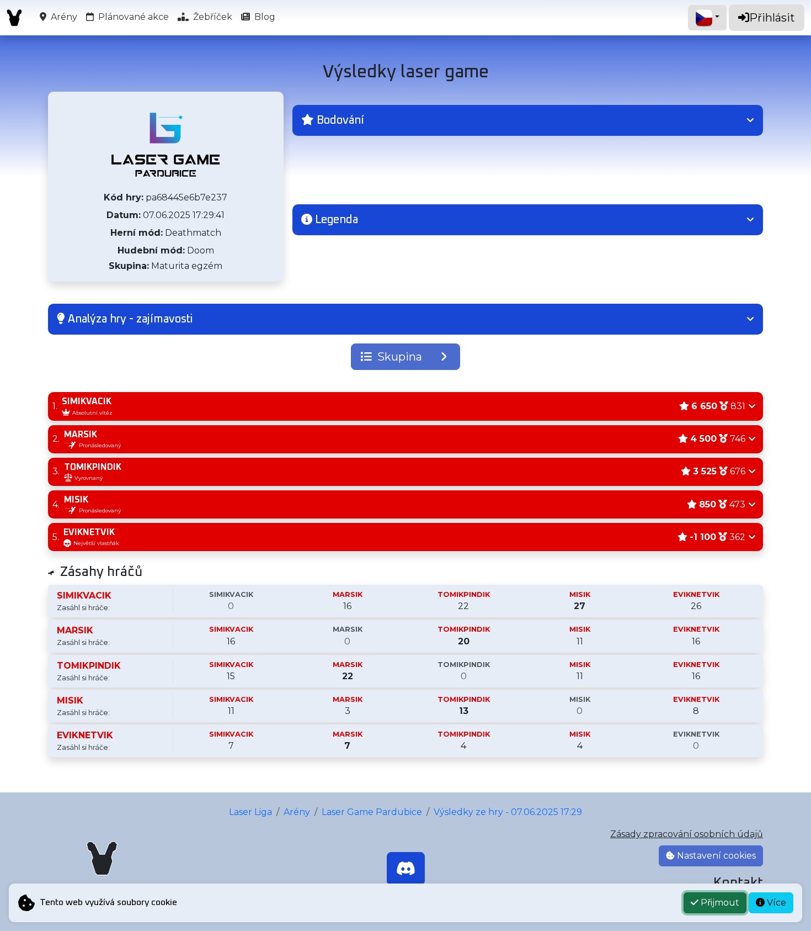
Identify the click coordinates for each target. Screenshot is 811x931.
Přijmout (718, 902)
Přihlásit (772, 17)
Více (775, 902)
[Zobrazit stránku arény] (165, 144)
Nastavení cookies (715, 855)
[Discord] (406, 868)
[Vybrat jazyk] (707, 17)
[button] (527, 120)
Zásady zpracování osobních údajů (686, 834)
